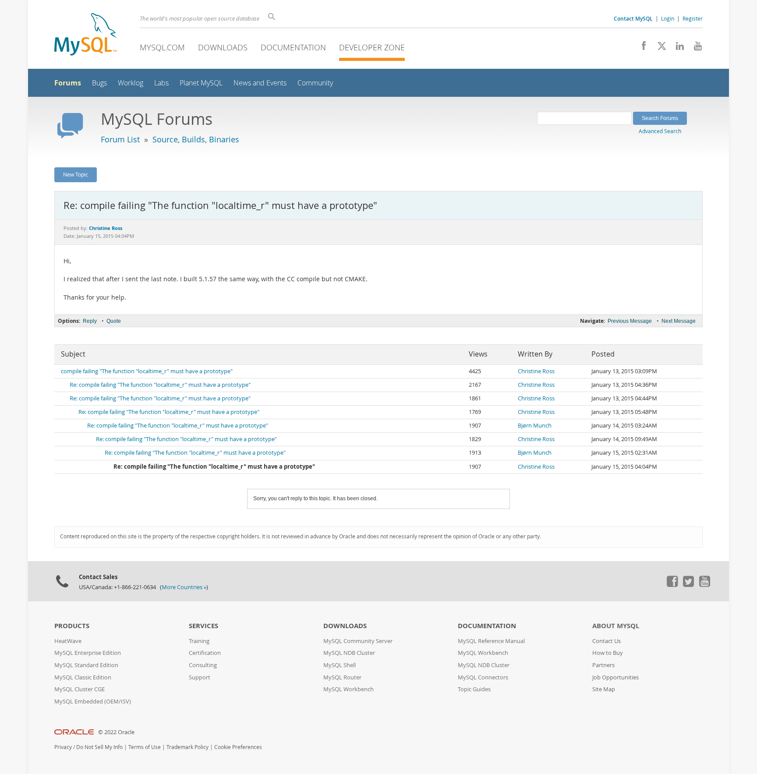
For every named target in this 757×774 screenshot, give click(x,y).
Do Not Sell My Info (99, 747)
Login (667, 18)
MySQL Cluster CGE (79, 689)
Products (71, 625)
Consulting (203, 665)
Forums (67, 83)
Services (203, 625)
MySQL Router (342, 677)
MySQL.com (162, 47)
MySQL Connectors (483, 677)
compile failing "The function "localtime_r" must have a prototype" (147, 371)
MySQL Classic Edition (82, 677)
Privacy (63, 747)
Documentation (293, 47)
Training (199, 641)
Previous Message (630, 321)
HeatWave (67, 641)
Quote (113, 321)
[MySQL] (85, 35)
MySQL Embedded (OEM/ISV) (92, 701)
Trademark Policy (187, 747)
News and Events (260, 83)
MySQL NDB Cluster (349, 653)
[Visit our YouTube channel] (694, 48)
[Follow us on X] (659, 48)
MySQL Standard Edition (86, 665)
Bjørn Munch (535, 425)
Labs (161, 83)
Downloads (223, 47)
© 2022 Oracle (116, 732)
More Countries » (184, 587)
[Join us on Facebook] (641, 48)
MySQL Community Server (358, 641)
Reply (90, 321)
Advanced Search (660, 130)
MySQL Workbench (348, 689)
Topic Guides (474, 689)
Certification (205, 653)
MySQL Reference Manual (491, 641)
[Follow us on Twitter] (688, 585)
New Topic (75, 174)
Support (199, 677)
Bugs (99, 83)
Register (693, 18)
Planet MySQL (201, 83)
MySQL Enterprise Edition (87, 653)
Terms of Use (144, 747)
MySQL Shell (339, 665)
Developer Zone (372, 47)
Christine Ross (536, 371)
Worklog (130, 83)
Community (315, 83)
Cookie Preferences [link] (238, 747)
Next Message (678, 321)
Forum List (120, 139)
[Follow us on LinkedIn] (677, 48)
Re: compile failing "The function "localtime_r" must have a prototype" (160, 385)
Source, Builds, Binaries (195, 139)
